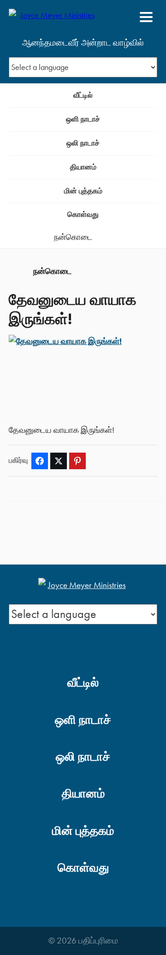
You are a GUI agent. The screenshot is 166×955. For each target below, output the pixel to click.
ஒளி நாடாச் (83, 119)
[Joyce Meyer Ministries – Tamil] (53, 17)
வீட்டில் (83, 95)
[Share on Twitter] (58, 461)
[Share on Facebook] (39, 461)
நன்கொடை (73, 237)
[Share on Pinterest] (77, 461)
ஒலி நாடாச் (83, 143)
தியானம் (83, 167)
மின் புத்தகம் (83, 191)
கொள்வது (83, 214)
